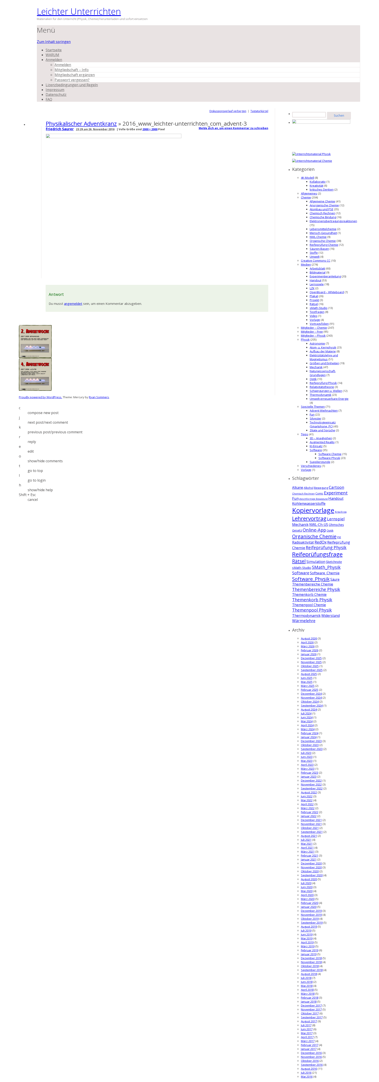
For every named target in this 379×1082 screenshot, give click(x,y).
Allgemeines (309, 193)
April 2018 (307, 990)
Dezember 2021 (311, 820)
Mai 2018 (307, 986)
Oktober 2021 (310, 828)
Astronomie (317, 343)
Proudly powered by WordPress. (40, 397)
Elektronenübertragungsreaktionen (333, 221)
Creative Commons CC (315, 260)
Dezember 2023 (311, 741)
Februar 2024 (309, 733)
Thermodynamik (320, 395)
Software (316, 450)
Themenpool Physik (312, 610)
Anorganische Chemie (324, 205)
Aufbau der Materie (323, 351)
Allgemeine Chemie (322, 201)
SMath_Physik (326, 567)
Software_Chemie (325, 572)
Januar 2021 (308, 859)
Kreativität (316, 185)
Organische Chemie (323, 241)
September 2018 (312, 970)
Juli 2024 (306, 713)
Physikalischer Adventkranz (81, 123)
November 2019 (311, 915)
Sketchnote (334, 562)
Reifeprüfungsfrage (317, 554)
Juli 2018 (306, 978)
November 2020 (311, 867)
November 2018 (311, 962)
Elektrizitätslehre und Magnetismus (324, 357)
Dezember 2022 (311, 780)
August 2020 (309, 879)
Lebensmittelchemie (323, 229)
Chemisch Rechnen (322, 213)
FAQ (49, 99)
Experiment (336, 493)
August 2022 (309, 792)
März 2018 (308, 994)
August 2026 (309, 638)
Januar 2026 (308, 654)
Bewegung (321, 488)
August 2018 (309, 974)
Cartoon (336, 487)
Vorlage (315, 320)
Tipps (304, 434)
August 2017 (309, 1021)
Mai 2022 (307, 800)
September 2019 (312, 923)
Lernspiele (317, 284)
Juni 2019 (307, 934)
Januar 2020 (308, 907)
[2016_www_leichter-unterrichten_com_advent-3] (114, 137)
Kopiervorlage (313, 510)
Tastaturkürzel (259, 111)
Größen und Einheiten (324, 363)
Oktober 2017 (310, 1013)
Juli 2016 (306, 1073)
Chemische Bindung (323, 217)
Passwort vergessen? (72, 79)
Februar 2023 (309, 773)
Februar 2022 (309, 812)
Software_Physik (311, 578)
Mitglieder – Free (312, 332)
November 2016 (311, 1057)
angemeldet (73, 303)
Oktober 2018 (310, 966)
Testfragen (317, 312)
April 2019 (307, 942)
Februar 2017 (309, 1045)
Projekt (314, 300)
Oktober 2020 (310, 871)
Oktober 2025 (310, 666)
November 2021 (311, 824)
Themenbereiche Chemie (312, 584)
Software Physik (329, 458)
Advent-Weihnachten (324, 410)
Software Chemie (329, 454)
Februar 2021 (309, 855)
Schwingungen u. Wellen (326, 391)
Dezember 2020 (311, 863)
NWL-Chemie (318, 237)
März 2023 (308, 769)
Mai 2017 (307, 1033)
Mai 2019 (307, 938)
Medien (306, 264)
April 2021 (307, 848)
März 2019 (308, 946)
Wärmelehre (303, 620)
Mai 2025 (307, 682)
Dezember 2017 (311, 1005)
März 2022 (308, 808)
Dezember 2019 (311, 911)
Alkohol (308, 488)
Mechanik (316, 367)
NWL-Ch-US (318, 524)
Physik (305, 339)
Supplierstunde (320, 462)
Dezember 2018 (311, 958)
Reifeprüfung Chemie (324, 245)
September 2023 (312, 749)
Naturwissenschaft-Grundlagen (323, 373)
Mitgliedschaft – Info (72, 69)
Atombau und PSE (321, 209)
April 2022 (307, 804)
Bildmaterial (317, 272)
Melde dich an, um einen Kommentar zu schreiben (233, 128)
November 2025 (311, 662)
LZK (312, 288)
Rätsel (314, 304)
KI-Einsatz (316, 446)
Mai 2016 (307, 1076)
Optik (313, 379)
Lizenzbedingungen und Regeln (72, 84)
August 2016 (309, 1069)
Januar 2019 (308, 954)
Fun (312, 414)
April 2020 (307, 895)
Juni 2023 (307, 757)
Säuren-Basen (319, 249)
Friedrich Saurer (60, 129)
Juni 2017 (307, 1029)
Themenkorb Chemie (309, 594)
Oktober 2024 (310, 701)
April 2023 (307, 765)
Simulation (315, 561)
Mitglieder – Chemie (314, 328)
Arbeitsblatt (317, 268)
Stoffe (314, 253)
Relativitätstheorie (322, 387)
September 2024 (312, 705)
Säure (335, 579)
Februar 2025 (309, 690)
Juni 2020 (307, 887)
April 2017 (307, 1037)
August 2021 (309, 836)
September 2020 (312, 875)
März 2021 (308, 851)
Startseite (54, 50)
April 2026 (307, 642)
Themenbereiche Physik (316, 589)
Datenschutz (56, 94)
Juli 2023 (306, 753)
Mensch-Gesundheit (323, 233)
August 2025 (309, 674)
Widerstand (330, 615)
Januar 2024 (308, 737)
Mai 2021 (307, 844)
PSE (339, 537)
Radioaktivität (303, 542)
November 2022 (311, 784)
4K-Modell (307, 178)
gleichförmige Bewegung (313, 498)
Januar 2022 (308, 816)
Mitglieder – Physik (313, 335)
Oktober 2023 (310, 745)
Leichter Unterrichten (79, 11)
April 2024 (307, 725)
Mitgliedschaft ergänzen (75, 74)
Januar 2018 (308, 1001)
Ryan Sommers (99, 397)
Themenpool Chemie (309, 605)
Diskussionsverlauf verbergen (227, 111)
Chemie (306, 197)
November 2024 (311, 698)
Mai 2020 (307, 891)
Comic (319, 493)
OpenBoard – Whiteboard (327, 292)
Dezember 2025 (311, 658)
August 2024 (309, 709)
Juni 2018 (307, 982)
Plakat (314, 296)
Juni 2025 (307, 678)
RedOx (321, 542)
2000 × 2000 (149, 129)
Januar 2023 (308, 776)
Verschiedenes (311, 466)
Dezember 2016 (311, 1053)
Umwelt (315, 257)
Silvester (315, 418)
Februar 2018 (309, 998)
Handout (315, 280)
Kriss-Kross (341, 511)
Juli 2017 (306, 1025)
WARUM (52, 54)
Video (313, 316)
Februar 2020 (309, 903)
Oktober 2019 (310, 919)
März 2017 (308, 1041)
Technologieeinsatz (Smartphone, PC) (323, 424)
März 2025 (308, 686)
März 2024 (308, 729)
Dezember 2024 (311, 694)
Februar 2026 (309, 650)
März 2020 (308, 899)
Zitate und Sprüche (322, 430)
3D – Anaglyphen (321, 438)
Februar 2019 (309, 950)
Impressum (55, 89)
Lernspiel (336, 518)
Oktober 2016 (310, 1061)
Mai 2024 (307, 721)
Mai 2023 (307, 761)
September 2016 (312, 1065)
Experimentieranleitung (325, 276)
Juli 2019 (306, 930)
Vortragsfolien (319, 324)
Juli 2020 (306, 883)
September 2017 (312, 1017)
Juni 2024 (307, 717)
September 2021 (312, 832)
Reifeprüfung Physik (323, 383)
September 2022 (312, 788)
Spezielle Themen (313, 407)
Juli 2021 (306, 840)
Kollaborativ (318, 182)
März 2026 (308, 646)
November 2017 (311, 1009)
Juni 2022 (307, 796)
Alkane (297, 487)
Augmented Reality (322, 442)
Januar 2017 (308, 1049)
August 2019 (309, 926)
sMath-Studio (318, 308)
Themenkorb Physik (312, 600)
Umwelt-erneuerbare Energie (329, 399)
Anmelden (54, 59)
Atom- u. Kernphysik (323, 347)
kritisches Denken (322, 189)
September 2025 (312, 670)
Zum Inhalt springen (54, 41)
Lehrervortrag (309, 518)
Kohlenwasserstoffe (308, 503)
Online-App (314, 530)
